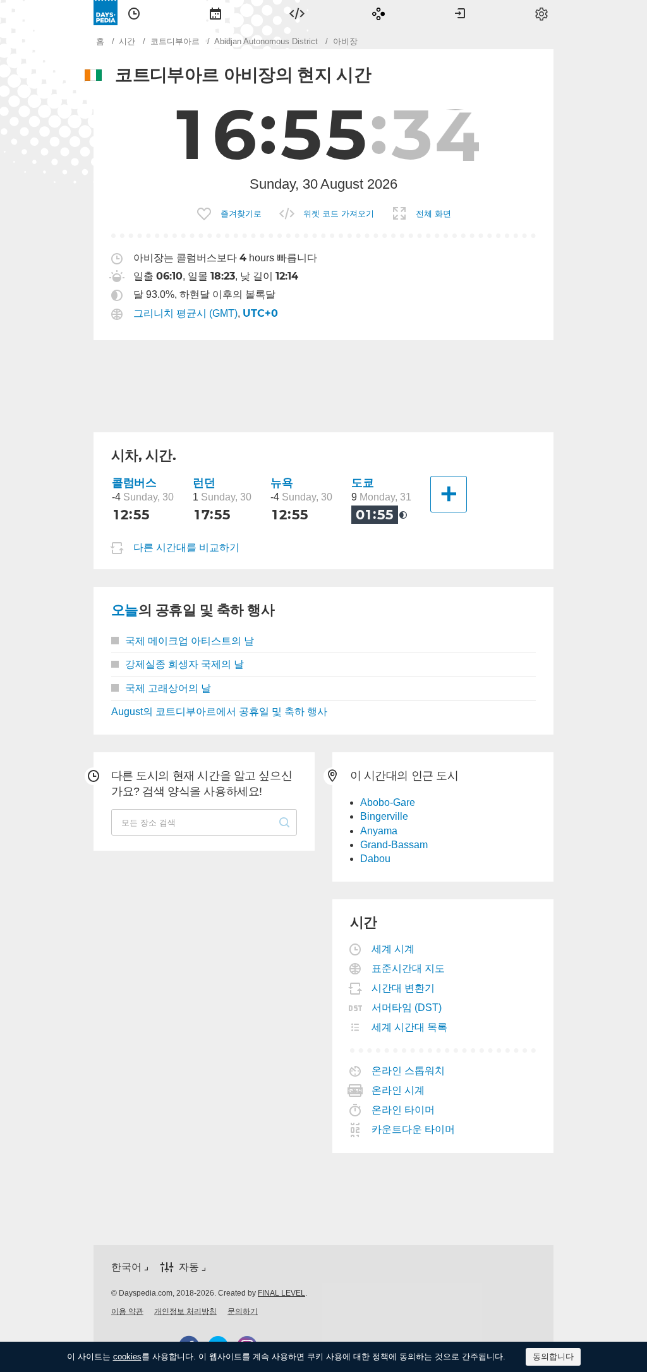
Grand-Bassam (394, 844)
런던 (204, 482)
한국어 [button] (126, 1267)
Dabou (375, 858)
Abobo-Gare (387, 802)
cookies (127, 1356)
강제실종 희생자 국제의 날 (184, 664)
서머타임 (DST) (407, 1007)
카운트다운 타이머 (413, 1129)
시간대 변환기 (403, 988)
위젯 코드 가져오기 (338, 213)
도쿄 (362, 482)
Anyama (378, 830)
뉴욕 (281, 482)
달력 (215, 12)
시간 (134, 12)
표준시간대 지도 (408, 968)
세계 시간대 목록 (409, 1027)
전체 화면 (433, 213)
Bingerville (384, 816)
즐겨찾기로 (241, 213)
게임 (378, 12)
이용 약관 (127, 1311)
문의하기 (242, 1311)
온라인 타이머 (403, 1109)
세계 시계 (393, 948)
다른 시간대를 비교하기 (186, 547)
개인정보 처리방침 (185, 1311)
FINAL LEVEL (281, 1293)
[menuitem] (134, 12)
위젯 (297, 12)
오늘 (124, 609)
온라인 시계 (398, 1090)
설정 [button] (541, 12)
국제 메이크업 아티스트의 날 (189, 641)
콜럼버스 (134, 482)
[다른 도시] (448, 494)
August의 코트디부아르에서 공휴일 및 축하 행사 (219, 711)
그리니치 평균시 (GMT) (185, 313)
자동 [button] (189, 1267)
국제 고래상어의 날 (168, 688)
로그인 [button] (460, 12)
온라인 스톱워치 (408, 1070)
